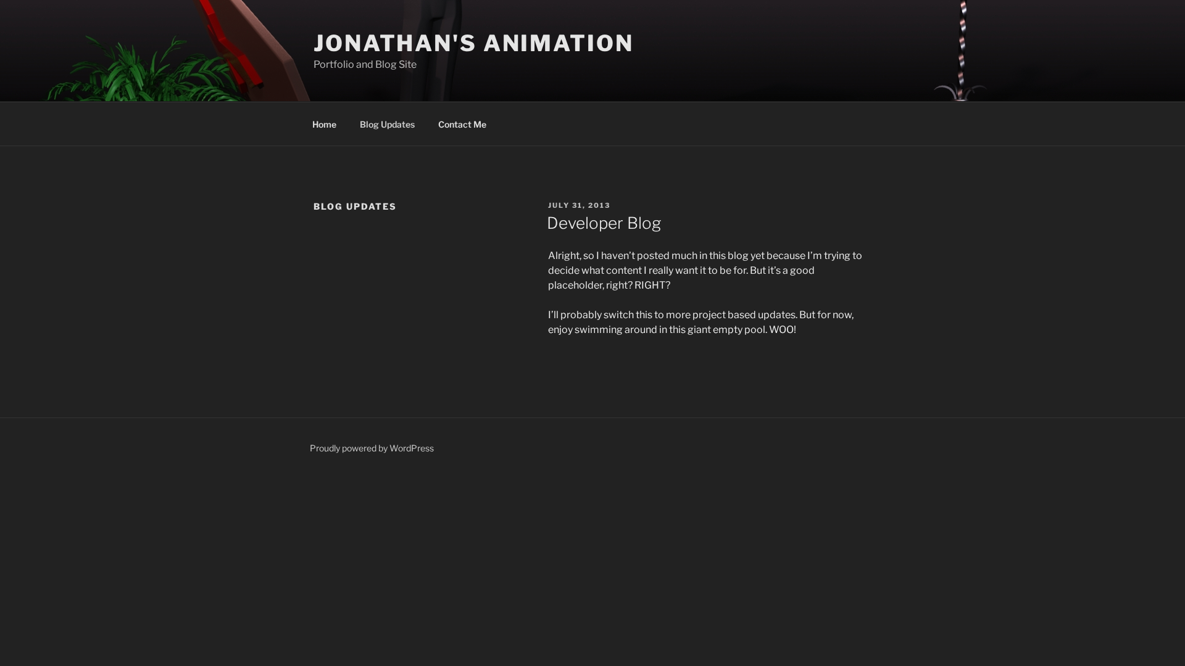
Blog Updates (387, 124)
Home (324, 124)
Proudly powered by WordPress (372, 448)
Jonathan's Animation (474, 43)
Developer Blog (604, 222)
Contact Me (462, 124)
